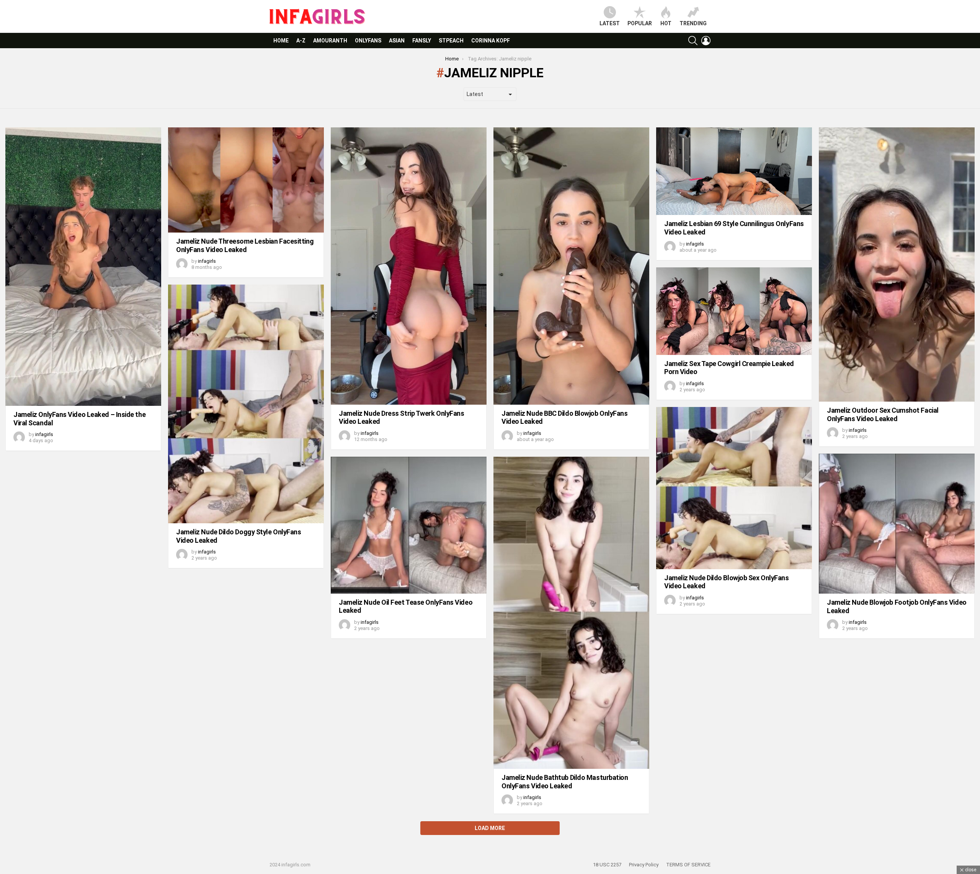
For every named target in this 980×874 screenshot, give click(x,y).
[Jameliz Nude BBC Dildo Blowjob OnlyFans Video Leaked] (571, 265)
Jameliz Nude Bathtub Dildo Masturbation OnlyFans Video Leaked (564, 781)
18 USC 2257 (607, 864)
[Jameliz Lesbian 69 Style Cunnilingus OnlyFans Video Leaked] (734, 171)
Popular (639, 23)
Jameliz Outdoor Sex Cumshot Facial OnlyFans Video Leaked (883, 414)
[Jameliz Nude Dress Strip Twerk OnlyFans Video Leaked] (409, 265)
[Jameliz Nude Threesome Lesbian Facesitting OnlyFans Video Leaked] (246, 180)
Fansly (421, 40)
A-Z (300, 40)
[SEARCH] (692, 40)
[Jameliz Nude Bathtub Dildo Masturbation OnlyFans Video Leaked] (571, 613)
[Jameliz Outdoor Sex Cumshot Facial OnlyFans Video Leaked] (897, 264)
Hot (665, 23)
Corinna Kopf (490, 40)
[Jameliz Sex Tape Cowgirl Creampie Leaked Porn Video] (734, 311)
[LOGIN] (705, 40)
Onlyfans (368, 40)
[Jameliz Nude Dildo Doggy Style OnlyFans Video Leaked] (246, 404)
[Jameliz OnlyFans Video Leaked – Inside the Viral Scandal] (83, 266)
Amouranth (330, 40)
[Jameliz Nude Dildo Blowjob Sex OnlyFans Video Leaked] (734, 488)
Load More (490, 828)
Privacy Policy (643, 864)
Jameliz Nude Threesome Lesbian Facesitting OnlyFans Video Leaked (245, 245)
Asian (397, 40)
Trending (693, 23)
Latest (609, 23)
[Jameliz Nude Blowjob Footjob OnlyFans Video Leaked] (897, 524)
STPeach (451, 40)
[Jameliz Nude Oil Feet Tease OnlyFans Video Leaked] (409, 525)
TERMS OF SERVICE (688, 864)
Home (281, 40)
